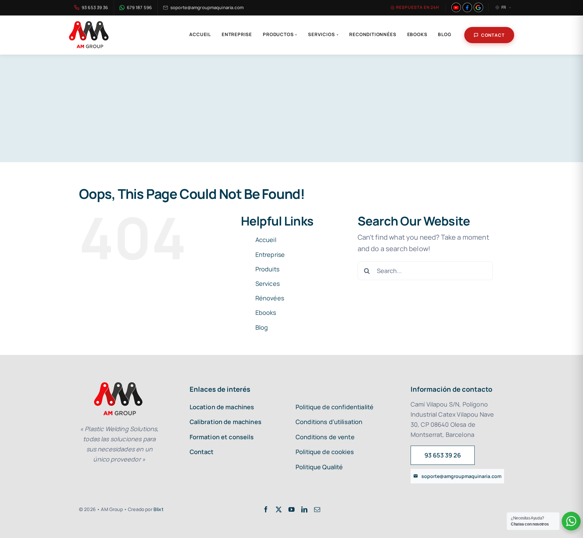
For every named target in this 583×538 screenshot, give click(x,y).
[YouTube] (456, 7)
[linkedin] (304, 509)
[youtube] (291, 509)
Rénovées (269, 298)
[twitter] (279, 509)
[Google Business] (478, 7)
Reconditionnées (372, 34)
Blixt (159, 509)
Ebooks (417, 34)
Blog (444, 34)
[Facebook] (467, 7)
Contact (493, 35)
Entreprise (237, 34)
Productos (280, 34)
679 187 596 (139, 7)
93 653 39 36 (95, 7)
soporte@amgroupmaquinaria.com (207, 7)
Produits (267, 269)
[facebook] (266, 509)
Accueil (200, 34)
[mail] (317, 509)
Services (267, 283)
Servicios (323, 34)
